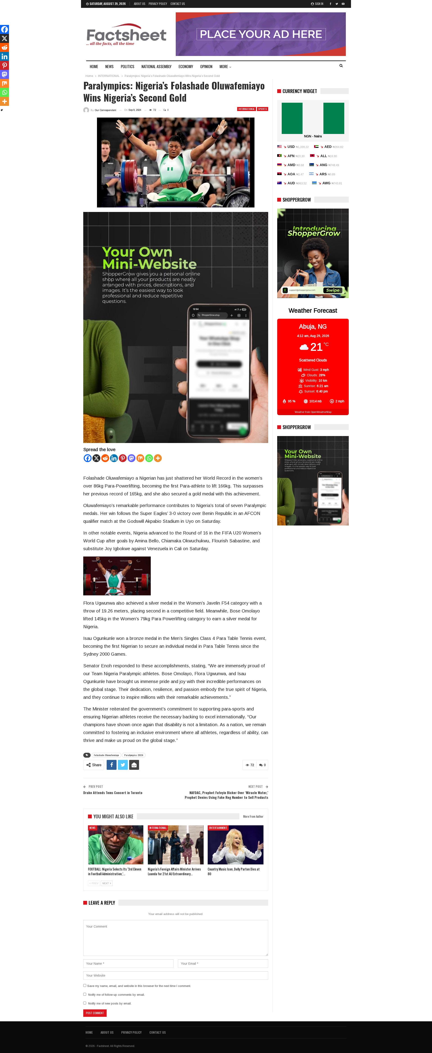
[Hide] (2, 110)
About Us (139, 3)
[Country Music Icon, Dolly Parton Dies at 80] (235, 844)
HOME (94, 66)
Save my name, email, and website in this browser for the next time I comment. (139, 986)
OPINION (206, 66)
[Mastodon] (131, 458)
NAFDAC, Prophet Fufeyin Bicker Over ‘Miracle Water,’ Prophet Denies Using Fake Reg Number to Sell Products (226, 795)
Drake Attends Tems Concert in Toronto (112, 792)
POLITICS (127, 66)
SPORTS (262, 109)
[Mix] (140, 458)
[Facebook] (88, 458)
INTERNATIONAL (246, 109)
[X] (96, 458)
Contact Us (178, 3)
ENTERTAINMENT (218, 828)
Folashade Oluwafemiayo (106, 755)
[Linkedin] (114, 458)
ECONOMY (186, 66)
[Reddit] (105, 458)
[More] (158, 458)
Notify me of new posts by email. (109, 1003)
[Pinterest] (123, 458)
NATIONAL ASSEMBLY (156, 66)
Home (89, 1032)
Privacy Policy (158, 3)
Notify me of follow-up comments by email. (116, 994)
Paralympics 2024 (133, 755)
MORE (224, 66)
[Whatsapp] (149, 458)
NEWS (109, 66)
